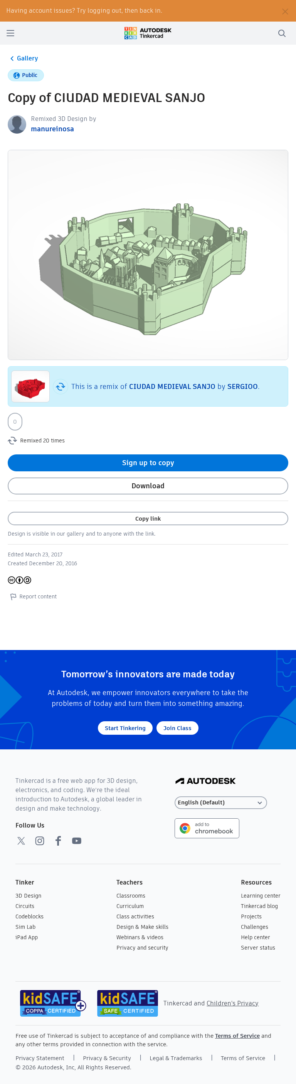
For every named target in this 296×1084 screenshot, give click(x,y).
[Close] (285, 11)
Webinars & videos (139, 937)
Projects (251, 916)
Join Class (177, 728)
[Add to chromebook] (207, 827)
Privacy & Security (107, 1058)
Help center (255, 937)
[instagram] (39, 840)
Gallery (27, 58)
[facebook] (58, 840)
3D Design (28, 896)
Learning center (261, 896)
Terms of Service (237, 1036)
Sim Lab (25, 927)
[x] (21, 840)
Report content (38, 596)
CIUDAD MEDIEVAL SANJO (172, 386)
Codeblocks (29, 916)
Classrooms (130, 896)
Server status (258, 948)
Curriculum (130, 906)
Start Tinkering (125, 728)
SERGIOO (242, 386)
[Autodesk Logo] (206, 781)
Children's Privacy (233, 1003)
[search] (282, 33)
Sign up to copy (148, 462)
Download (148, 486)
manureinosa (52, 129)
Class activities (135, 916)
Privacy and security (142, 948)
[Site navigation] (10, 33)
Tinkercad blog (259, 906)
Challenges (254, 927)
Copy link (148, 518)
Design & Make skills (142, 927)
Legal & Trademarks (176, 1058)
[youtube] (76, 840)
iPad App (26, 937)
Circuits (24, 906)
